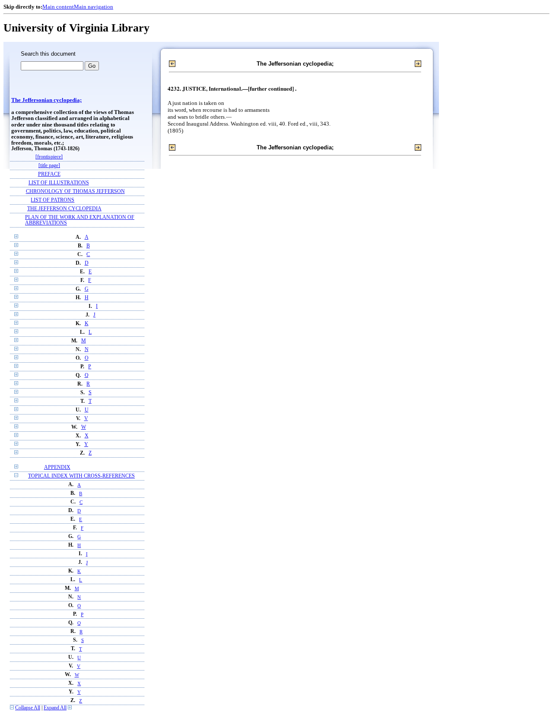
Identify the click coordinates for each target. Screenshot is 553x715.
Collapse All (27, 708)
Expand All (55, 708)
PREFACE (49, 174)
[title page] (49, 165)
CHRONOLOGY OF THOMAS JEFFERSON (75, 191)
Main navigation (93, 6)
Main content (58, 6)
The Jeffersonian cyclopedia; (46, 100)
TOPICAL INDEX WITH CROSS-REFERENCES (81, 476)
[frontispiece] (49, 157)
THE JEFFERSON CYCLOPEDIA (64, 209)
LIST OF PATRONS (52, 200)
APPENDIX (57, 467)
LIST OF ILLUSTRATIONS (59, 183)
